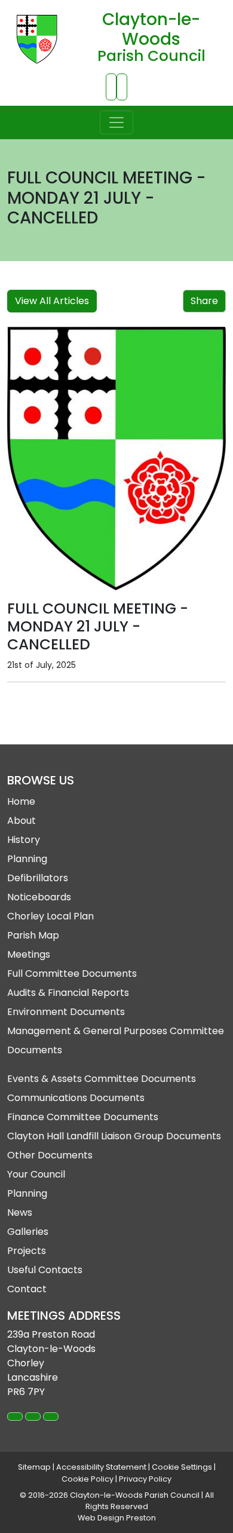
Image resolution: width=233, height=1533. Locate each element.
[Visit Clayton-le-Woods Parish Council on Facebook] (51, 1416)
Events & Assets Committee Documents (101, 1079)
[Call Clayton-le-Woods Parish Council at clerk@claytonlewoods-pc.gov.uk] (33, 1416)
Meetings (28, 954)
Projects (26, 1251)
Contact (27, 1289)
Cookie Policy (88, 1479)
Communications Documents (76, 1098)
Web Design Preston (117, 1518)
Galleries (27, 1231)
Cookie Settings (182, 1467)
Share (204, 301)
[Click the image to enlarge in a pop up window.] (116, 458)
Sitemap (34, 1467)
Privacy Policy (145, 1479)
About (21, 820)
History (23, 840)
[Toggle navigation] (116, 122)
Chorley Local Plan (50, 916)
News (19, 1212)
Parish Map (33, 935)
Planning (27, 859)
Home (21, 801)
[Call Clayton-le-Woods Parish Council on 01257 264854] (111, 86)
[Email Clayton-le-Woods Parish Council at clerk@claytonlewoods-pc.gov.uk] (121, 86)
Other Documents (50, 1155)
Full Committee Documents (72, 973)
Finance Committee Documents (82, 1117)
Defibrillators (37, 878)
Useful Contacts (44, 1270)
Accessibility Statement (101, 1467)
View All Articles (52, 301)
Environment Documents (66, 1012)
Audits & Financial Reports (68, 992)
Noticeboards (39, 897)
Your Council (36, 1174)
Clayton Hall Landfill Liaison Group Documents (114, 1136)
